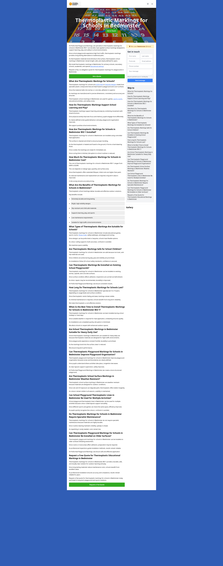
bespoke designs (110, 85)
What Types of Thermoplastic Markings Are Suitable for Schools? (139, 124)
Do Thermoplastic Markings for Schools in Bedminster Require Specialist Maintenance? (138, 183)
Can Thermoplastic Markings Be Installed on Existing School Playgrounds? (138, 135)
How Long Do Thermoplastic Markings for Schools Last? (137, 141)
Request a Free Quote (96, 485)
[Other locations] (148, 4)
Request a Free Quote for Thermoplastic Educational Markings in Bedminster (140, 197)
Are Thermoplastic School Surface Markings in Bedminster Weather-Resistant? (139, 168)
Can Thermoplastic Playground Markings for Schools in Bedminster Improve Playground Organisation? (139, 161)
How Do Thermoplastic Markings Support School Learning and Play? (139, 97)
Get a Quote (97, 76)
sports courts (117, 99)
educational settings (97, 66)
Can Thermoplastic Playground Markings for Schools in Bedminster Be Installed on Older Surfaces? (139, 190)
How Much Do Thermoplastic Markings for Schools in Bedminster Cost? (139, 111)
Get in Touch (111, 31)
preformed (99, 85)
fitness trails (83, 235)
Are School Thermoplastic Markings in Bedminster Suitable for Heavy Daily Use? (140, 154)
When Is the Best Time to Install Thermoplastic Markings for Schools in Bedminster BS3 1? (139, 147)
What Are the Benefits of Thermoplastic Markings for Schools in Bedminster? (139, 118)
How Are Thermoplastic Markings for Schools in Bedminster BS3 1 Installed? (140, 103)
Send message (140, 80)
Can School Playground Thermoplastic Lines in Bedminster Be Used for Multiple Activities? (140, 176)
